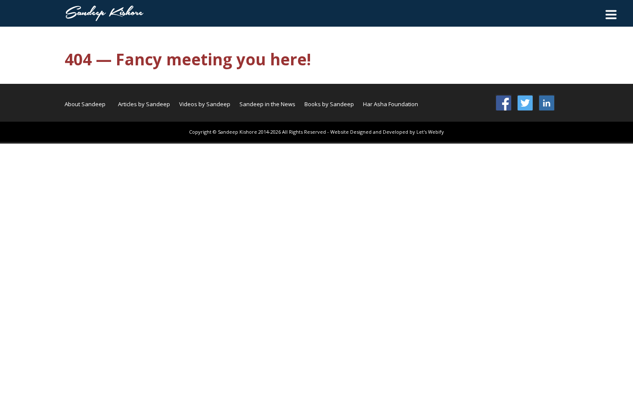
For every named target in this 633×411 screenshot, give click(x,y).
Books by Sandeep (329, 104)
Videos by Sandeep (204, 104)
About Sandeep (85, 104)
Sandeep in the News (267, 104)
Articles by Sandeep (144, 104)
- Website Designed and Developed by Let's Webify (385, 132)
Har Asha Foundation (390, 104)
